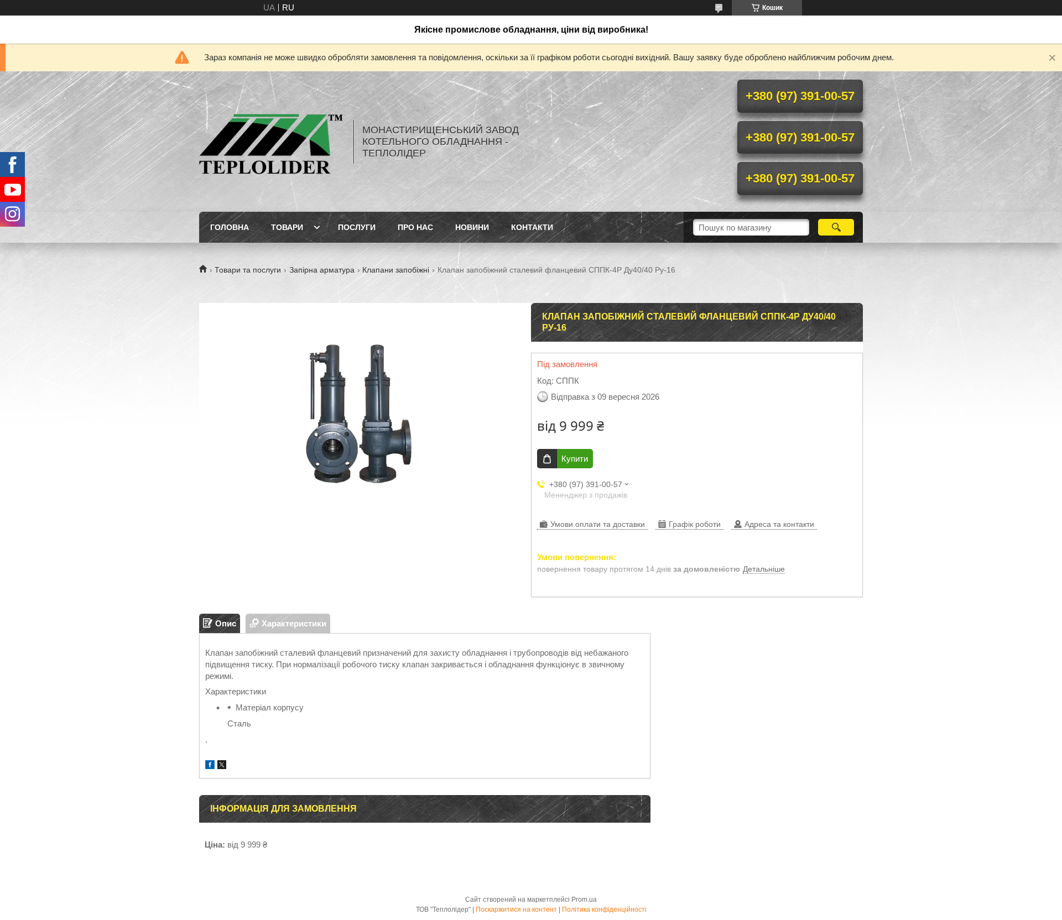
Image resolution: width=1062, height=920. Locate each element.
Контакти (532, 227)
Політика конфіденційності (604, 909)
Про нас (415, 227)
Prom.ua (584, 899)
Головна (229, 227)
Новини (472, 227)
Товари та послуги (248, 269)
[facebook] (210, 766)
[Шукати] (836, 227)
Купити (574, 458)
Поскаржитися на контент (516, 909)
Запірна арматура (322, 269)
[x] (221, 766)
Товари (287, 227)
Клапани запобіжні (395, 269)
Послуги (357, 227)
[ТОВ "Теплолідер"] (271, 141)
